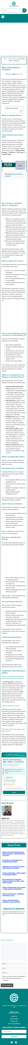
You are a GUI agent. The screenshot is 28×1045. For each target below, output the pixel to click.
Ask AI (14, 792)
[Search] (24, 10)
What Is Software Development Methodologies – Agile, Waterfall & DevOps (13, 853)
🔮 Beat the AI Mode (9, 784)
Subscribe (14, 1036)
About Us (14, 1016)
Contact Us (14, 1021)
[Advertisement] (14, 39)
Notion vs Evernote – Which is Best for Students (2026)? (14, 874)
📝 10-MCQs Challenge (9, 780)
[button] (3, 17)
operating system (7, 131)
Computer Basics (12, 59)
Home (5, 59)
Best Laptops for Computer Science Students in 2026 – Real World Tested (13, 881)
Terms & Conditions (14, 1024)
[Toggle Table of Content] (20, 111)
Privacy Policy (14, 1019)
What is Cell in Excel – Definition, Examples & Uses (13, 894)
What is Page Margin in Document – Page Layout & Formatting (13, 888)
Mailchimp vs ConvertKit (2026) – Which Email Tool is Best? (13, 867)
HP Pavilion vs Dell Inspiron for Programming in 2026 (12, 861)
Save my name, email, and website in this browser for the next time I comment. (14, 978)
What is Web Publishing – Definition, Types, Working (11, 901)
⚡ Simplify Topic (8, 777)
